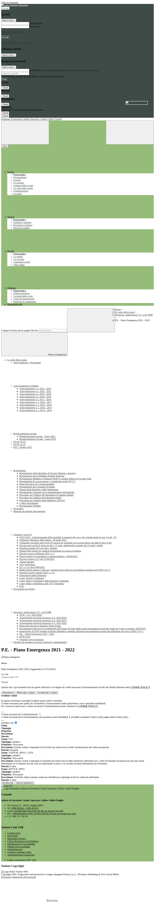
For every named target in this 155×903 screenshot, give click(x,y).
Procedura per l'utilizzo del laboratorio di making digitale (46, 495)
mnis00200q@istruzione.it (38, 811)
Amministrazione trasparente (21, 855)
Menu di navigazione (57, 354)
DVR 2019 (24, 637)
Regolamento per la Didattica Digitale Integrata (41, 476)
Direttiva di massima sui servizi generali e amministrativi (40, 642)
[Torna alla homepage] (77, 119)
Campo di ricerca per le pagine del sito (19, 330)
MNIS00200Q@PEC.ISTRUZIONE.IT (44, 813)
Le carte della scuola (124, 312)
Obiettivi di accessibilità (18, 846)
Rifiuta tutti (26, 693)
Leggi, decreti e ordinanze (31, 578)
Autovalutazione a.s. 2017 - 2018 (35, 399)
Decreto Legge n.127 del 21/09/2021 (37, 559)
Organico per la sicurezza (31, 639)
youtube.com (7, 722)
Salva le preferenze (24, 783)
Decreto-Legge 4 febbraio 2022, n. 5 (36, 553)
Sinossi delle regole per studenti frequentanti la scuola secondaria (50, 551)
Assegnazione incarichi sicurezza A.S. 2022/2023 (43, 620)
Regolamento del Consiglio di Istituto (37, 487)
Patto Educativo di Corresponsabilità (36, 484)
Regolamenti (19, 470)
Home (118, 309)
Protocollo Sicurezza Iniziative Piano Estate (40, 626)
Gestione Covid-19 (22, 534)
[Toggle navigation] (25, 132)
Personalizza (8, 693)
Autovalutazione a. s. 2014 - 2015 (35, 407)
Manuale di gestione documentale (29, 511)
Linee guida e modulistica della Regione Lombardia (44, 581)
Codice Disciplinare (28, 503)
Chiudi (5, 88)
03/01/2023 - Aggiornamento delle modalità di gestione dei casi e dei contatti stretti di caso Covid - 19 (67, 537)
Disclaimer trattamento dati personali (18, 877)
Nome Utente (36, 23)
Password (34, 26)
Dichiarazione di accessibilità (21, 844)
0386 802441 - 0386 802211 (25, 808)
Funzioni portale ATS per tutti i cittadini (38, 548)
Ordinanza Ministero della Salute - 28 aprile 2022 (42, 540)
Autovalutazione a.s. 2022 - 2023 (35, 388)
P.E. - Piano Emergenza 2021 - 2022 (36, 634)
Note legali (12, 836)
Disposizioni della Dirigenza (32, 575)
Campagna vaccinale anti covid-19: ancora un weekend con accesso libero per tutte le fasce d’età (65, 542)
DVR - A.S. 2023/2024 (30, 615)
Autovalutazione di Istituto (26, 386)
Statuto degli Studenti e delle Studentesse (38, 489)
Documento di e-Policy (24, 589)
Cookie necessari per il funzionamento (19, 714)
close (4, 146)
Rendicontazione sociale (25, 433)
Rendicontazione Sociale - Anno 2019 (37, 439)
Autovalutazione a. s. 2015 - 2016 (35, 405)
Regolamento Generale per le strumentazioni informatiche (46, 492)
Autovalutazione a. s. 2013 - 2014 (35, 410)
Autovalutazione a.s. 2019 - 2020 (35, 394)
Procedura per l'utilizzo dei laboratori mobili (40, 497)
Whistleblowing (14, 849)
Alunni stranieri (26, 562)
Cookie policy (14, 833)
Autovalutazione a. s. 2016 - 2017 (35, 402)
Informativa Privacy (16, 838)
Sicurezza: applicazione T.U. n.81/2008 (134, 315)
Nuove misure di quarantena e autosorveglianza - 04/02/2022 (48, 556)
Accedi (5, 8)
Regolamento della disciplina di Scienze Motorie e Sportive (47, 473)
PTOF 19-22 (19, 442)
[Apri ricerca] (130, 132)
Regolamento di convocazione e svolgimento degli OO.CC (47, 481)
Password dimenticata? (12, 32)
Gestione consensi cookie (19, 852)
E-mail (33, 70)
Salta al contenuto (9, 2)
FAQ (21, 586)
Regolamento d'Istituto (30, 506)
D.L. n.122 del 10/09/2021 (32, 567)
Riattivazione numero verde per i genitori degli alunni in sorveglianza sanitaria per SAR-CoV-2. (65, 570)
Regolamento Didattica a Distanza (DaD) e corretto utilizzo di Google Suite (55, 478)
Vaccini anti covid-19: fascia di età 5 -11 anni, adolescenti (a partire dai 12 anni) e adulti (61, 545)
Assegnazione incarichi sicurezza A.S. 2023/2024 (43, 617)
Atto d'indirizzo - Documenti (27, 362)
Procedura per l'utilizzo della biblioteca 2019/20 (42, 500)
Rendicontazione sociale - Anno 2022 (37, 436)
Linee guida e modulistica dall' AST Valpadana (41, 583)
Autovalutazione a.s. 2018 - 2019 (35, 397)
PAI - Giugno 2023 (22, 447)
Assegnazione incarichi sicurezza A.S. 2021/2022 (43, 623)
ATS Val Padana (27, 564)
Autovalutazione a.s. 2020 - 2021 (35, 391)
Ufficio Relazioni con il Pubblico (23, 841)
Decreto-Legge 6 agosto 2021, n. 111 (37, 572)
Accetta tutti (47, 693)
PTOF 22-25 (19, 444)
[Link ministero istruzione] (14, 5)
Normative (18, 508)
